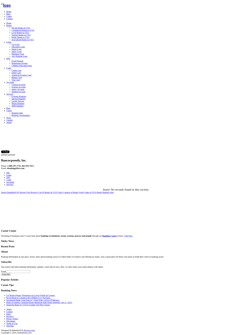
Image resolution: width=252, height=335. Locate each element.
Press (8, 314)
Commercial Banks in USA (23, 30)
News (8, 118)
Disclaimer (10, 321)
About (9, 122)
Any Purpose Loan (19, 56)
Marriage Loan (18, 54)
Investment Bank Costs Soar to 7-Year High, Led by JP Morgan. (33, 300)
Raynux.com (29, 330)
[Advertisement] (49, 132)
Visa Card (16, 80)
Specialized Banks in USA (23, 40)
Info (8, 173)
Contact (9, 19)
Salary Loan (17, 51)
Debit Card (16, 73)
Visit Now (128, 236)
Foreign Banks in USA (21, 35)
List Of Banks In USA (47, 192)
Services (9, 94)
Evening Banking (19, 96)
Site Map (10, 326)
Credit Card (16, 70)
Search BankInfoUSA (10, 192)
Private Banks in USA (21, 28)
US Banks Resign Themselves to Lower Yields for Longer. (30, 295)
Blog (8, 14)
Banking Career (109, 236)
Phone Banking (18, 103)
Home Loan (17, 49)
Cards (8, 68)
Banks (9, 25)
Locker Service (18, 101)
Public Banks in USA (21, 37)
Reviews (10, 316)
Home (8, 12)
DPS (8, 59)
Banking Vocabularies (21, 115)
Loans (8, 42)
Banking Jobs (17, 113)
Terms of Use (11, 323)
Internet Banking (18, 99)
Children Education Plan (22, 66)
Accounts (10, 82)
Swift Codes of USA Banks (90, 192)
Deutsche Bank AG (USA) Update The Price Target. (28, 305)
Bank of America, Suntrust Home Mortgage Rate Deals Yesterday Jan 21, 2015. (39, 302)
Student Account (18, 92)
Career (9, 16)
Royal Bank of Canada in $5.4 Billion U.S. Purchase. (28, 298)
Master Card (17, 77)
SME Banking (17, 106)
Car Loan (15, 44)
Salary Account (18, 89)
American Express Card (21, 75)
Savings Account (19, 87)
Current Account (18, 85)
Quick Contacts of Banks (67, 192)
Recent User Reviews (29, 192)
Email (3, 271)
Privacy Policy (12, 319)
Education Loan (18, 47)
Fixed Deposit (17, 61)
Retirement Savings (20, 63)
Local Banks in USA (20, 33)
